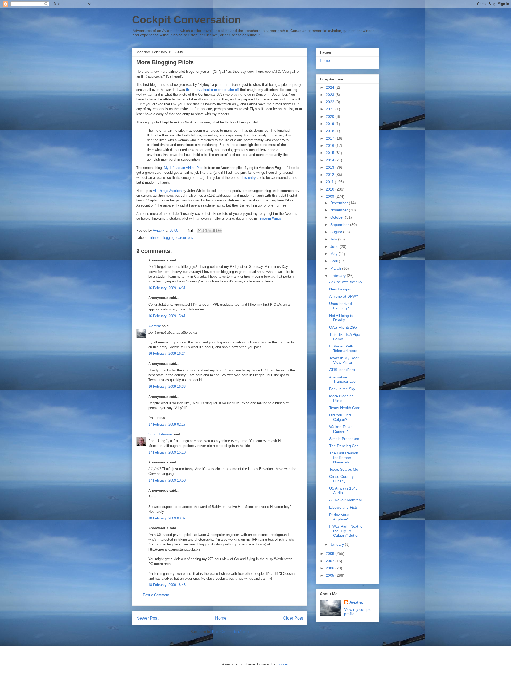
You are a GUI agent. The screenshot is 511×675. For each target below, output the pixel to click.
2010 (330, 189)
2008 (330, 553)
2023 (330, 94)
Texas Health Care (344, 408)
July (334, 239)
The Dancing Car (343, 446)
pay (190, 238)
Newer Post (147, 618)
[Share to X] (209, 230)
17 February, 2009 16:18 (167, 452)
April (334, 261)
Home (220, 618)
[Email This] (199, 230)
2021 (330, 109)
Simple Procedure (344, 438)
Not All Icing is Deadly (341, 317)
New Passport (341, 289)
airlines (154, 238)
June (335, 246)
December (339, 203)
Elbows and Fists (343, 507)
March (336, 268)
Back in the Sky (342, 389)
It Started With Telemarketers (343, 348)
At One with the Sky (345, 282)
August (336, 232)
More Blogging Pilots (341, 398)
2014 (330, 160)
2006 (330, 568)
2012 (330, 174)
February (338, 275)
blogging (168, 238)
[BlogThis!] (204, 230)
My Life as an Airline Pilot (183, 168)
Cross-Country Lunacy (341, 478)
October (337, 217)
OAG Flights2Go (343, 327)
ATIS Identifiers (342, 369)
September (340, 225)
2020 (330, 116)
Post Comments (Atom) (230, 632)
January (337, 544)
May (334, 254)
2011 (330, 182)
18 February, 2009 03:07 (167, 518)
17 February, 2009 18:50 (167, 480)
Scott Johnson (160, 434)
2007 (330, 561)
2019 (330, 124)
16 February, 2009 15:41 (167, 316)
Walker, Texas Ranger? (340, 429)
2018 (330, 131)
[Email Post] (190, 230)
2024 (330, 87)
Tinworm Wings (270, 218)
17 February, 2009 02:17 (167, 424)
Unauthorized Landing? (340, 305)
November (339, 210)
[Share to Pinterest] (219, 230)
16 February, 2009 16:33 (167, 387)
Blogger (282, 664)
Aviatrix (154, 326)
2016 (330, 145)
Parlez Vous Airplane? (339, 516)
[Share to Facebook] (214, 230)
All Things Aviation (167, 191)
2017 (330, 138)
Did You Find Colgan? (340, 417)
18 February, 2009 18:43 (167, 585)
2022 (330, 102)
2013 (330, 167)
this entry (248, 178)
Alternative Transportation (343, 379)
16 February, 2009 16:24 (167, 353)
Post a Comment (156, 595)
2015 (330, 153)
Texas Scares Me (343, 469)
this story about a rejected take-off (212, 90)
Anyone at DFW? (343, 296)
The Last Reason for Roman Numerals (343, 457)
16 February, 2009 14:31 (167, 288)
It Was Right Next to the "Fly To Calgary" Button (345, 530)
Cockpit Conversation (186, 20)
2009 (330, 196)
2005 (330, 575)
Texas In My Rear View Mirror (344, 360)
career (181, 238)
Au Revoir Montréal (345, 500)
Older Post (293, 618)
